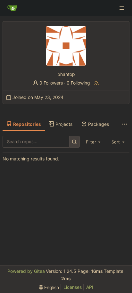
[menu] (49, 287)
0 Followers (51, 82)
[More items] (124, 124)
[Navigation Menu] (122, 8)
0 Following (78, 82)
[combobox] (94, 142)
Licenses (72, 287)
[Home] (12, 8)
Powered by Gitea (26, 271)
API (89, 287)
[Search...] (74, 142)
